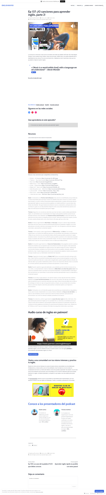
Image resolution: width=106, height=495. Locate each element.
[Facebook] (29, 112)
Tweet (34, 72)
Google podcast (54, 104)
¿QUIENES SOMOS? (88, 5)
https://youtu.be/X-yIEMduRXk (48, 192)
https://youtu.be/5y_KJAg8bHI (49, 183)
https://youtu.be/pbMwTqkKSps (56, 189)
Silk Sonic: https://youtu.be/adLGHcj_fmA (53, 194)
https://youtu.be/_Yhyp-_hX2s (51, 190)
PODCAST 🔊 (80, 5)
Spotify (47, 104)
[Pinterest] (32, 112)
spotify (49, 19)
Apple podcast (40, 104)
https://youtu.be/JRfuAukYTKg (54, 180)
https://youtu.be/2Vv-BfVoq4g (49, 178)
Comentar (74, 486)
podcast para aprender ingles (42, 19)
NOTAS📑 (73, 5)
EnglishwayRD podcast (34, 17)
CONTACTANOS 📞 (99, 5)
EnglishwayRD (33, 378)
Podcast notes (52, 17)
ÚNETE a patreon (33, 354)
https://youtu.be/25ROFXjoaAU (50, 185)
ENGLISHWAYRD (8, 5)
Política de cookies (39, 492)
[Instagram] (36, 112)
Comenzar (62, 1)
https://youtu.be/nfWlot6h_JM (51, 187)
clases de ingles (32, 19)
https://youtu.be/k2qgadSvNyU (43, 182)
